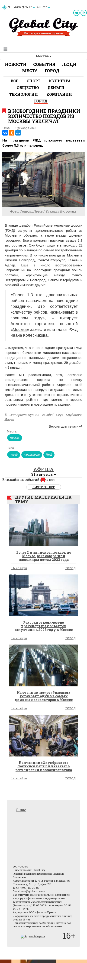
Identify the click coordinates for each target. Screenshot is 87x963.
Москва (42, 56)
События (44, 64)
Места (30, 70)
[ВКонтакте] (5, 133)
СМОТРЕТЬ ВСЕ (43, 487)
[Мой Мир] (18, 133)
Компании (59, 94)
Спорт (33, 80)
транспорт (32, 454)
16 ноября (19, 568)
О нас (21, 809)
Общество (28, 87)
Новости (15, 64)
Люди (69, 64)
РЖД (49, 454)
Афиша (43, 469)
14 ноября (19, 638)
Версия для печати (64, 426)
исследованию (17, 380)
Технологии (23, 94)
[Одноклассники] (11, 133)
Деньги (56, 87)
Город (52, 70)
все (14, 80)
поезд (14, 454)
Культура (60, 80)
